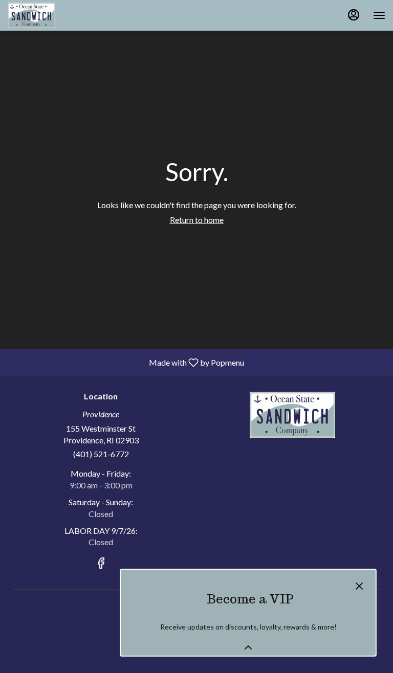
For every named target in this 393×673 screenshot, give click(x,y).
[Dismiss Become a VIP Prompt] (359, 586)
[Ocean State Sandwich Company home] (54, 15)
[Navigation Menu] (379, 15)
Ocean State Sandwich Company (292, 415)
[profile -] (353, 15)
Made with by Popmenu (126, 362)
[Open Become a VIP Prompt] (248, 647)
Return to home (197, 220)
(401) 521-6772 (101, 454)
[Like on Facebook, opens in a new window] (101, 564)
